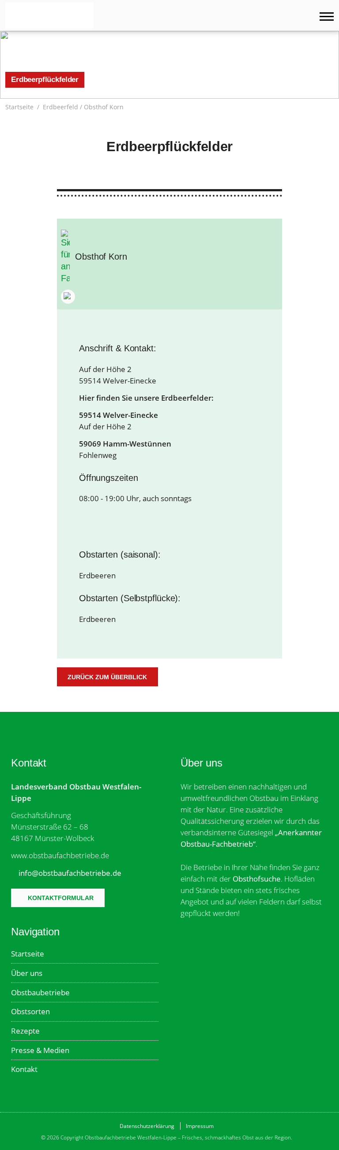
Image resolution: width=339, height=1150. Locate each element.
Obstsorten (30, 1011)
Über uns (26, 973)
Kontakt (24, 1069)
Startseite (19, 107)
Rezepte (25, 1031)
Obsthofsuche (257, 879)
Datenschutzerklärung (147, 1126)
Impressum (200, 1126)
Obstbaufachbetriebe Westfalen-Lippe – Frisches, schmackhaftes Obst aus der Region (49, 15)
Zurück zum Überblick (107, 677)
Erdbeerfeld (60, 107)
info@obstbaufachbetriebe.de (70, 873)
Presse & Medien (40, 1050)
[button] (329, 107)
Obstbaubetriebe (40, 992)
